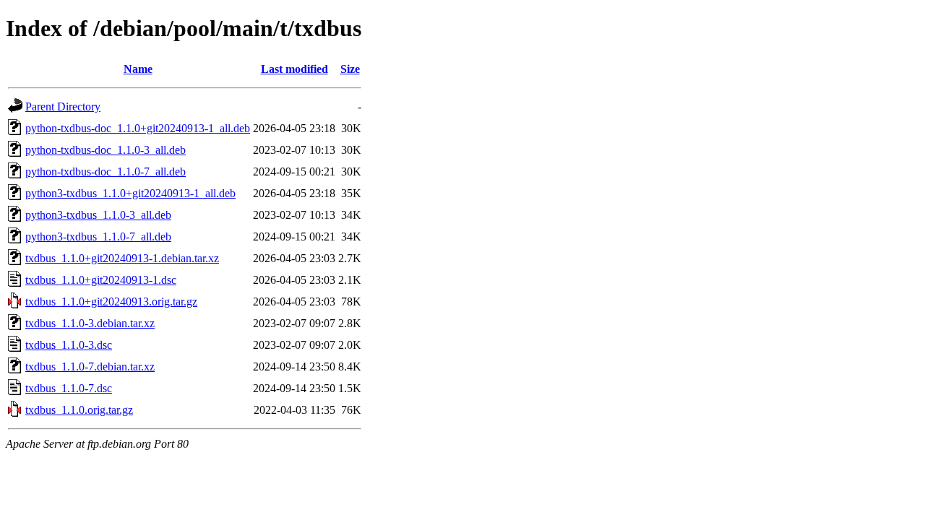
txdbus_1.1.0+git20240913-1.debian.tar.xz (122, 258)
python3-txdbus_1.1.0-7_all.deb (98, 236)
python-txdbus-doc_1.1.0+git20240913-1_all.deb (137, 128)
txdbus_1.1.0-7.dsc (68, 388)
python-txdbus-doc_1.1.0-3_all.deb (105, 150)
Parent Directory (62, 106)
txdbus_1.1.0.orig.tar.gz (79, 410)
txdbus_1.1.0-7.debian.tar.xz (90, 366)
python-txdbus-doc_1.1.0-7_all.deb (105, 171)
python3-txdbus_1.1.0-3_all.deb (98, 215)
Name (138, 69)
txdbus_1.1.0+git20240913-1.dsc (100, 280)
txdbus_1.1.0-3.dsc (68, 345)
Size (350, 69)
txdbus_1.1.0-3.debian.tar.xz (90, 323)
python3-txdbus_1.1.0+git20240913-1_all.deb (130, 193)
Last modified (294, 69)
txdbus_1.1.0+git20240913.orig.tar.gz (111, 301)
